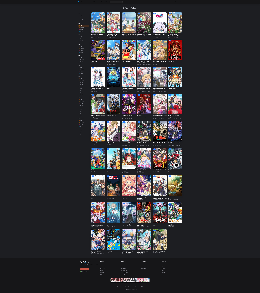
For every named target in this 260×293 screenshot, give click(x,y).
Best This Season (124, 270)
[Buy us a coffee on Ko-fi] (84, 272)
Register (177, 1)
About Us (163, 263)
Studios (101, 270)
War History (143, 266)
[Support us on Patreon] (84, 269)
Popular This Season (124, 272)
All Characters (102, 263)
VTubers (101, 274)
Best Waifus (123, 263)
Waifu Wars (143, 263)
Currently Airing (123, 274)
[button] (89, 2)
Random (83, 1)
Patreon (163, 268)
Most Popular (123, 266)
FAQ (142, 286)
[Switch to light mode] (181, 2)
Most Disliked (123, 268)
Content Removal (136, 286)
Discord (163, 270)
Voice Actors (102, 266)
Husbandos (102, 272)
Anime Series (102, 268)
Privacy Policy (127, 286)
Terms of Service (120, 286)
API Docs (163, 272)
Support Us (164, 266)
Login (172, 1)
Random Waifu (143, 268)
